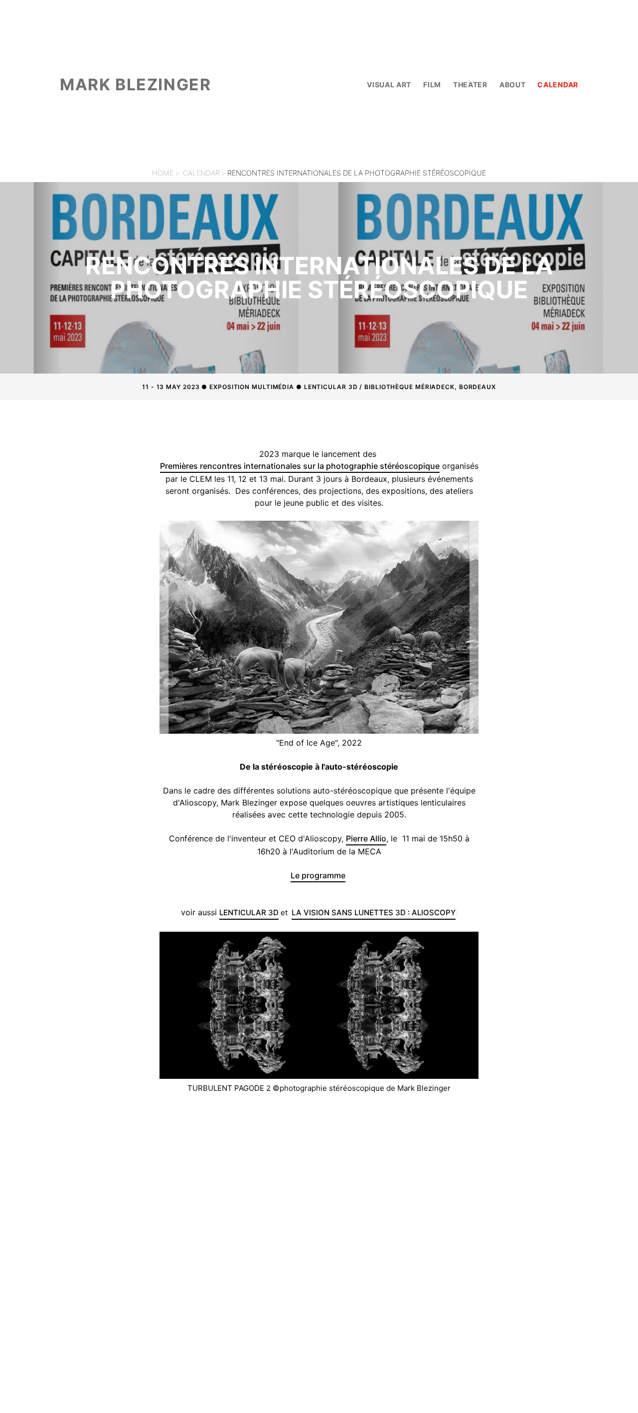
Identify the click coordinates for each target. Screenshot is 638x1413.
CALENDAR (557, 84)
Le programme (318, 875)
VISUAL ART (389, 84)
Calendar (201, 173)
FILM (432, 84)
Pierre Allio (366, 838)
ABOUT (512, 84)
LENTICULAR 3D (249, 912)
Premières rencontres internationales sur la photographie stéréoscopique (300, 466)
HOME (162, 173)
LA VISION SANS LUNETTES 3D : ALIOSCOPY (374, 912)
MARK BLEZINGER (135, 84)
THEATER (470, 84)
